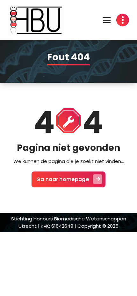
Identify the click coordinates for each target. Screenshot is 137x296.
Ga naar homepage (62, 179)
